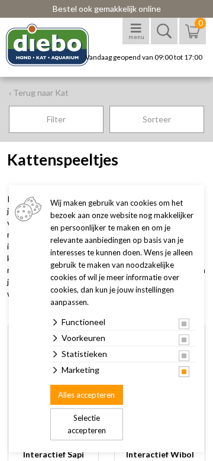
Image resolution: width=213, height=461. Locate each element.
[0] (192, 37)
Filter (56, 119)
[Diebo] (57, 45)
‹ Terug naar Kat (39, 92)
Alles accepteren (86, 395)
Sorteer (157, 119)
